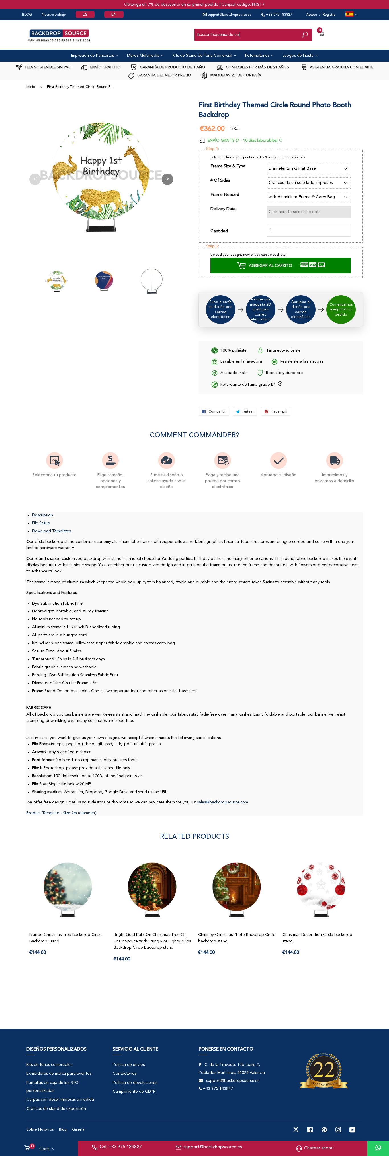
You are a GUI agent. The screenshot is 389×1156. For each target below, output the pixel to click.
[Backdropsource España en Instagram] (338, 1130)
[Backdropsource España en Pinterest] (324, 1130)
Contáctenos (124, 1074)
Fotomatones (258, 56)
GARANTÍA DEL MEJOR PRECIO (163, 75)
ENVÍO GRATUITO (104, 67)
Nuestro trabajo (54, 15)
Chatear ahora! (318, 1148)
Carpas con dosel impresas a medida (60, 1100)
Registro (329, 15)
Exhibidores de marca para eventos (58, 1074)
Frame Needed (224, 195)
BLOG (27, 15)
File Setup (41, 523)
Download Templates (51, 531)
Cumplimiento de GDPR (134, 1092)
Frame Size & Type (227, 166)
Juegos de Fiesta (298, 56)
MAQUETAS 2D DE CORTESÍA (235, 75)
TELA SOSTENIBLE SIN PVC (47, 67)
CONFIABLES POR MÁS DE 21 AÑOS (257, 67)
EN (113, 15)
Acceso (311, 15)
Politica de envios (129, 1065)
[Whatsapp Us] (378, 1148)
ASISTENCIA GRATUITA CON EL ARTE (341, 67)
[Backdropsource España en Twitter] (296, 1130)
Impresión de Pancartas (93, 56)
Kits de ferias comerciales (49, 1065)
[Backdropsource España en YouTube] (352, 1130)
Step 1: (212, 149)
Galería (78, 1129)
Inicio (30, 87)
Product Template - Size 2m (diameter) (61, 813)
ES (85, 15)
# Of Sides (220, 180)
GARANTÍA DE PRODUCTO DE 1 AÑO (172, 67)
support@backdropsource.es (229, 15)
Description (42, 515)
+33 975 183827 (278, 15)
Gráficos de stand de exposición (56, 1109)
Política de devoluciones (135, 1083)
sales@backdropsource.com (222, 802)
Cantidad (219, 231)
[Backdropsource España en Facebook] (310, 1130)
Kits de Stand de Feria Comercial (203, 56)
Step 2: (212, 246)
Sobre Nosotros (40, 1129)
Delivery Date (223, 209)
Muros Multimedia (144, 56)
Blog (63, 1129)
